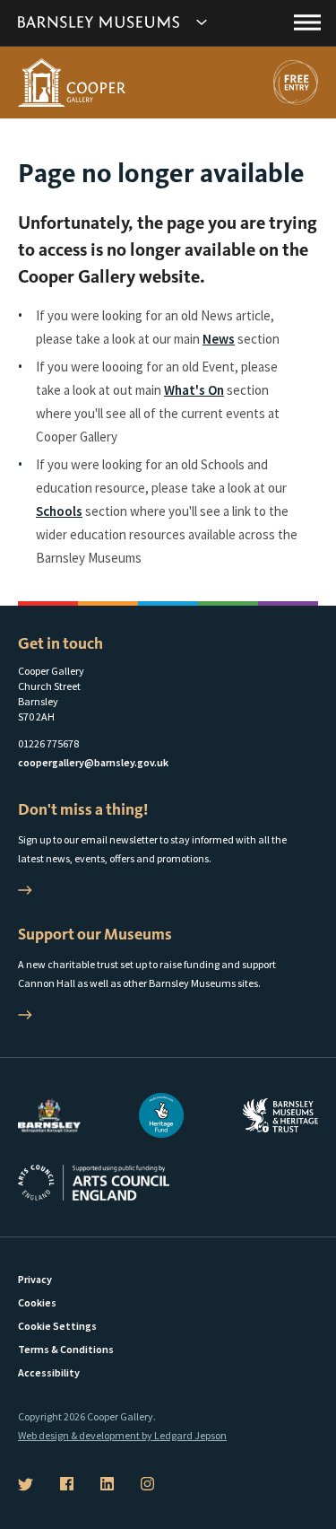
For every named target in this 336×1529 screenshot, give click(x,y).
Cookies (37, 1302)
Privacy (35, 1279)
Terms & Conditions (66, 1349)
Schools (59, 511)
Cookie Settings (57, 1325)
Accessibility (49, 1372)
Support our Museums (95, 934)
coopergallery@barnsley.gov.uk (93, 762)
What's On (194, 389)
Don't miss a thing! (83, 809)
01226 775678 (48, 743)
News (218, 338)
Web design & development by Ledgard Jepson (122, 1435)
